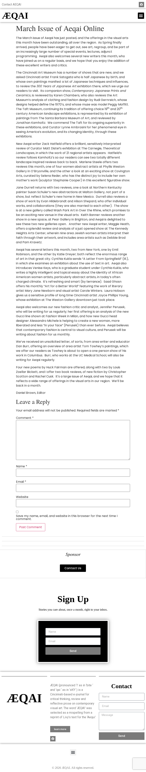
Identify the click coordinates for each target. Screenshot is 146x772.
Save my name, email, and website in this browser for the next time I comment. (66, 517)
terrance (93, 281)
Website (22, 497)
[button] (141, 16)
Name (21, 466)
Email (21, 481)
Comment (25, 417)
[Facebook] (141, 4)
